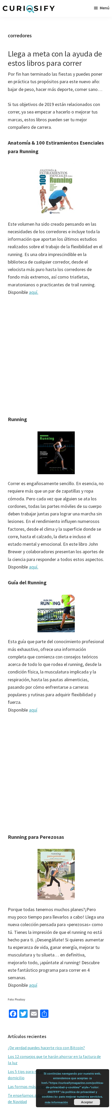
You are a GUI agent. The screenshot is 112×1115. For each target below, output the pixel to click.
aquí (33, 710)
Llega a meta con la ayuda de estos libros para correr (55, 58)
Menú (104, 7)
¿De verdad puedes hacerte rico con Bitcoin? (46, 1047)
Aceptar (87, 1102)
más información (56, 1102)
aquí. (33, 292)
